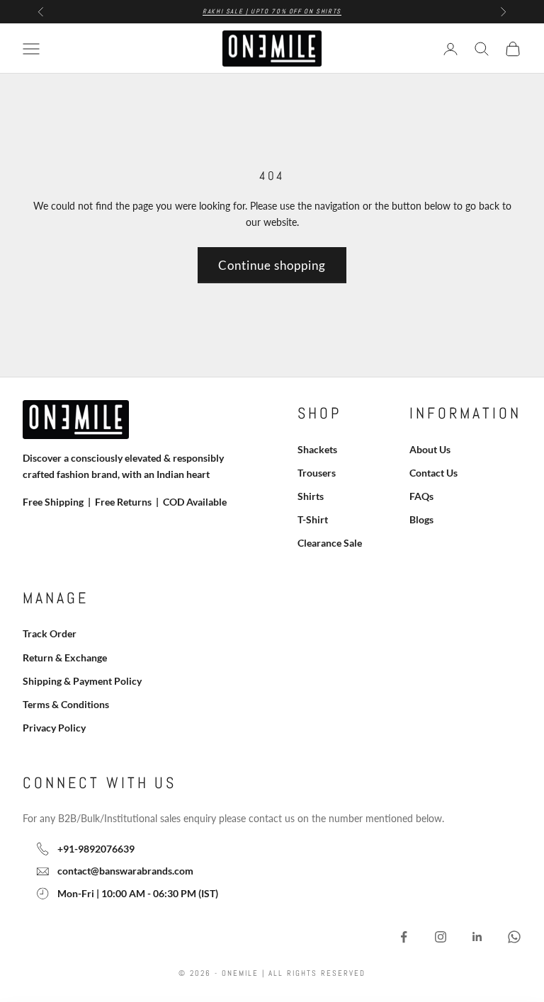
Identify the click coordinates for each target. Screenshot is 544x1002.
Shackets (317, 449)
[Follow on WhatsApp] (514, 937)
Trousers (317, 473)
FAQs (421, 496)
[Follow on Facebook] (404, 937)
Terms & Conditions (66, 704)
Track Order (49, 633)
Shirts (311, 496)
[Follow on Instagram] (441, 937)
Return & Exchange (65, 657)
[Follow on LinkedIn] (477, 937)
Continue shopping (272, 265)
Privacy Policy (54, 728)
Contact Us (433, 473)
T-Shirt (313, 519)
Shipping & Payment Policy (82, 681)
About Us (429, 449)
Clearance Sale (330, 543)
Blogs (421, 519)
